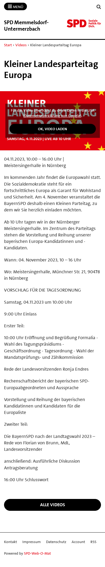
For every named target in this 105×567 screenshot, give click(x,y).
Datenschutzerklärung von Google (52, 115)
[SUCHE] (98, 7)
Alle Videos (52, 505)
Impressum (31, 541)
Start (8, 44)
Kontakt (10, 541)
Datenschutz (56, 541)
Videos (21, 44)
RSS (93, 541)
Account (78, 541)
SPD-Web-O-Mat (37, 553)
